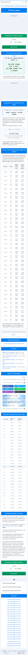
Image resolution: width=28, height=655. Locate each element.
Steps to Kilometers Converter (9, 356)
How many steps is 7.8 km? (14, 618)
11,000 (20, 460)
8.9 (4, 495)
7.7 (4, 460)
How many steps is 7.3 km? (14, 607)
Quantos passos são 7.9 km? (14, 645)
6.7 (4, 431)
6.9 (4, 437)
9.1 (4, 501)
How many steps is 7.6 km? (14, 614)
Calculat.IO (4, 651)
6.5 (4, 425)
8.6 (4, 487)
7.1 (4, 443)
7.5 (4, 454)
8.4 (4, 481)
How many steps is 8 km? (14, 620)
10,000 (20, 440)
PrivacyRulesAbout (21, 651)
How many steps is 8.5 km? (14, 630)
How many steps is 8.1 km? (14, 622)
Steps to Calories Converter (9, 367)
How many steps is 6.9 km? (14, 599)
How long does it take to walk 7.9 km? (14, 343)
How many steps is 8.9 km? (14, 639)
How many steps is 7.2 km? (14, 605)
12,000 (20, 481)
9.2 (4, 504)
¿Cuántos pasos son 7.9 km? (14, 643)
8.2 (4, 475)
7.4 (4, 452)
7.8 (4, 463)
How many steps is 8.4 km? (14, 628)
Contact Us (6, 653)
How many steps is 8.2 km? (14, 624)
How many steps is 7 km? (14, 601)
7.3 (4, 449)
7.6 (4, 457)
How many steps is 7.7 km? (14, 616)
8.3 (4, 478)
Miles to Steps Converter (8, 363)
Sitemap (14, 651)
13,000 (20, 501)
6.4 (4, 422)
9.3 (4, 507)
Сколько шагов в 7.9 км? (14, 641)
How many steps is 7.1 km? (14, 603)
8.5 (4, 484)
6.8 (4, 434)
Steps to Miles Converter (8, 359)
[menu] (26, 2)
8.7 (4, 490)
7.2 (4, 446)
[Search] (23, 2)
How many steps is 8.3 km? (14, 626)
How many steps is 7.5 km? (14, 611)
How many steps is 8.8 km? (14, 636)
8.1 (4, 472)
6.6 (4, 428)
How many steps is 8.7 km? (14, 634)
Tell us (13, 334)
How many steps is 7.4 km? (14, 609)
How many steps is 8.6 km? (14, 632)
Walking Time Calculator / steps (10, 352)
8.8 (4, 492)
